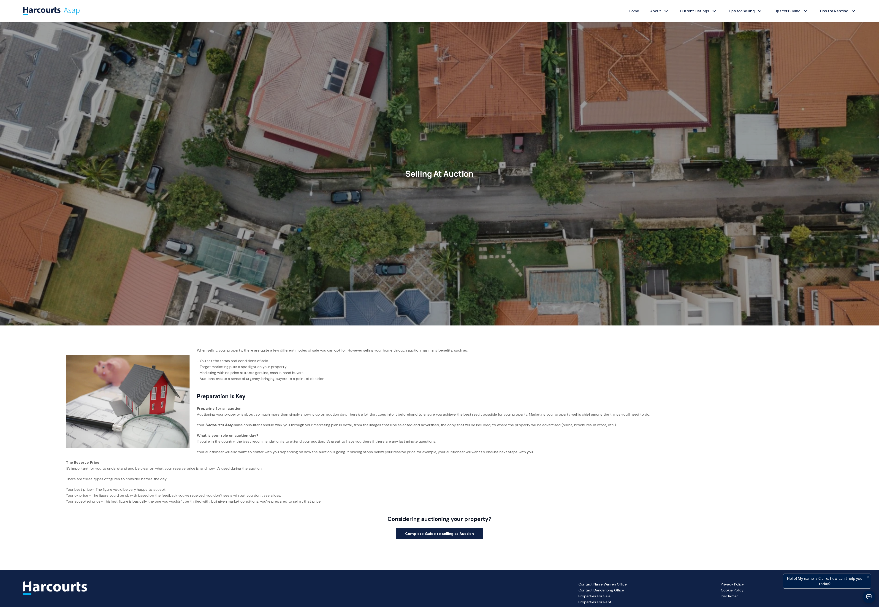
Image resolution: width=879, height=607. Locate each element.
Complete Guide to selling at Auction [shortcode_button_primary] (439, 533)
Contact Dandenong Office (601, 590)
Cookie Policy (732, 590)
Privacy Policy (732, 584)
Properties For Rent (594, 602)
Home (634, 11)
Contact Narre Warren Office (602, 584)
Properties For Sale (594, 596)
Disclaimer (729, 596)
